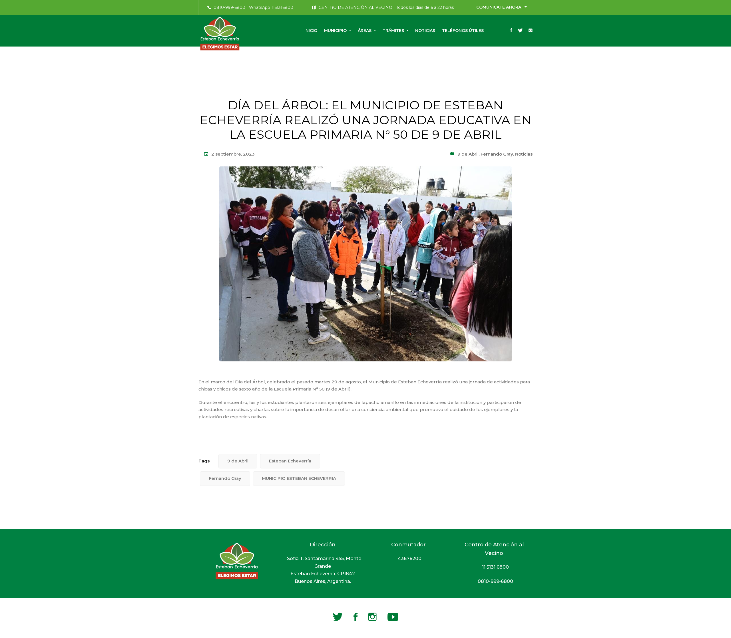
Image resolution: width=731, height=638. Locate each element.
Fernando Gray (497, 154)
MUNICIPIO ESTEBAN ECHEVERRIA (299, 478)
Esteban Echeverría (290, 461)
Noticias (524, 154)
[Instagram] (530, 31)
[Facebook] (511, 31)
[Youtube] (392, 617)
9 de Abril (468, 154)
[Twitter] (520, 31)
